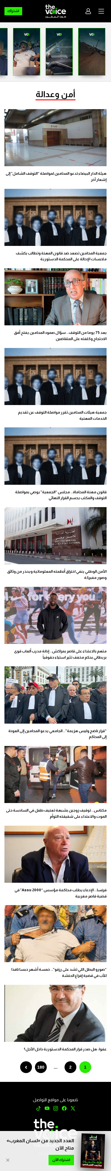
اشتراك (13, 11)
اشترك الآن (61, 1160)
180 (40, 1067)
